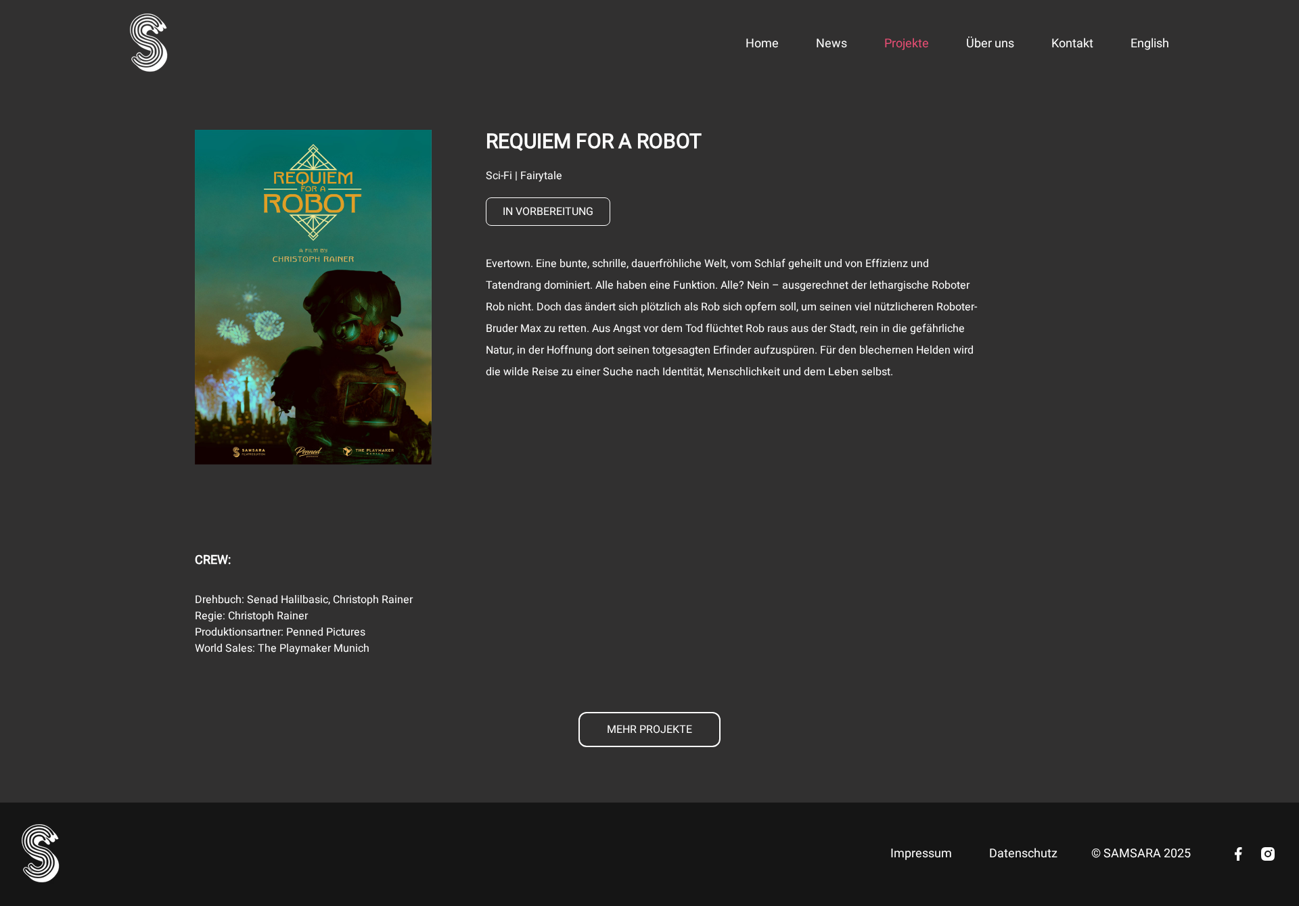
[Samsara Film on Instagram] (1267, 854)
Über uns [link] (990, 43)
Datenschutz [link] (1023, 853)
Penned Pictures (325, 632)
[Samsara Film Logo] (149, 44)
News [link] (831, 43)
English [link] (1150, 43)
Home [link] (762, 43)
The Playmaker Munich (313, 648)
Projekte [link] (906, 43)
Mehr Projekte (649, 729)
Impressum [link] (921, 853)
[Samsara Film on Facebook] (1238, 854)
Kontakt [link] (1072, 43)
